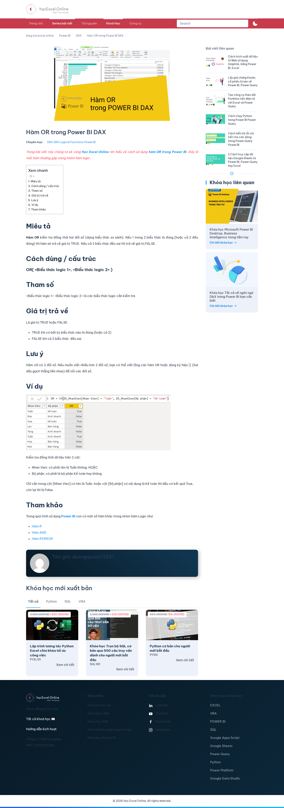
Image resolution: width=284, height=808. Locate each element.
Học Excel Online (95, 152)
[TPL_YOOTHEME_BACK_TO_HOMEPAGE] (51, 9)
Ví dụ (34, 205)
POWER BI (217, 721)
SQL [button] (68, 601)
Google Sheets (221, 746)
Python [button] (51, 601)
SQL (213, 730)
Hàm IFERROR (42, 539)
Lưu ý (34, 200)
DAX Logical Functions (68, 142)
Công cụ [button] (135, 23)
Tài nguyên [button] (89, 23)
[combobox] (212, 23)
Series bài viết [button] (62, 23)
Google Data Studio (225, 778)
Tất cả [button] (33, 601)
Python (215, 762)
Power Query (220, 754)
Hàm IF (37, 526)
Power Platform (221, 770)
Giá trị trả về (39, 195)
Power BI (90, 142)
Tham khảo (38, 209)
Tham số (37, 190)
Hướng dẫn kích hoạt (41, 729)
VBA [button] (82, 601)
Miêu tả (36, 181)
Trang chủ (36, 23)
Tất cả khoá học (40, 719)
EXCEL (215, 705)
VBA (213, 713)
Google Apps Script (225, 738)
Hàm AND (39, 532)
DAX (50, 142)
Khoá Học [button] (113, 23)
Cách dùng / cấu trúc (45, 186)
